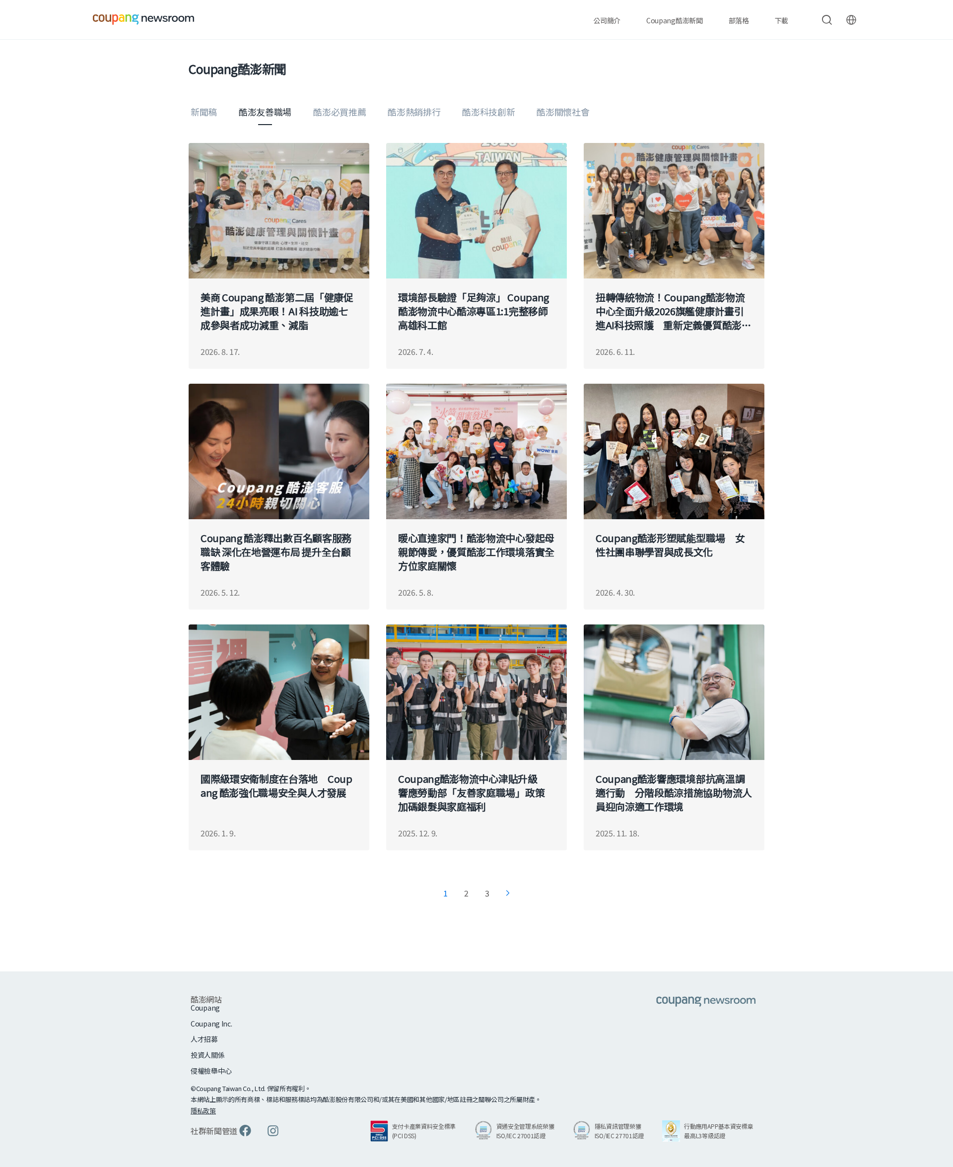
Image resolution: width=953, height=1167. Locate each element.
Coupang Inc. (211, 1024)
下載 (781, 20)
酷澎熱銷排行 (414, 112)
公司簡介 (606, 20)
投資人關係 (208, 1055)
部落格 (739, 20)
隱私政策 (203, 1110)
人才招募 (204, 1039)
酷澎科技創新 (488, 112)
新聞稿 (204, 112)
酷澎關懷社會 (563, 112)
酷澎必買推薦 (339, 112)
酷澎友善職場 (265, 112)
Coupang (205, 1008)
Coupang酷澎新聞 (674, 20)
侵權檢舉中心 (211, 1071)
